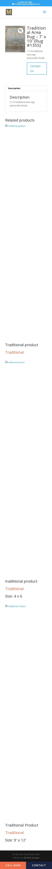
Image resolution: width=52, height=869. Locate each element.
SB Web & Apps (31, 857)
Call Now (13, 865)
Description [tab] (14, 88)
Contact (39, 865)
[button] (20, 30)
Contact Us (35, 68)
